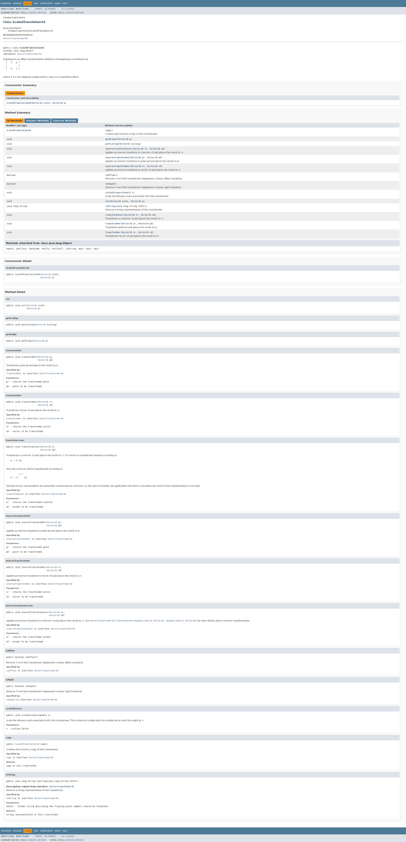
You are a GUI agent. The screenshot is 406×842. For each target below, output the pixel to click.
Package (17, 3)
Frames (39, 9)
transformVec (113, 232)
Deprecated (46, 3)
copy (107, 130)
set (107, 201)
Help (64, 3)
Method (42, 13)
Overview (6, 3)
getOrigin (111, 139)
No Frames (50, 9)
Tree (35, 3)
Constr (32, 13)
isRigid (109, 184)
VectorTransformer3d (15, 38)
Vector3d (37, 103)
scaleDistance (113, 192)
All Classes (68, 9)
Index (58, 3)
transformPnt (113, 223)
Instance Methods (37, 120)
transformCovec (114, 215)
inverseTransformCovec (118, 148)
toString (110, 206)
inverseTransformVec (117, 166)
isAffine (110, 175)
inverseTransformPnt (117, 157)
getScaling (111, 144)
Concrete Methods (64, 120)
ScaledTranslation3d (19, 103)
